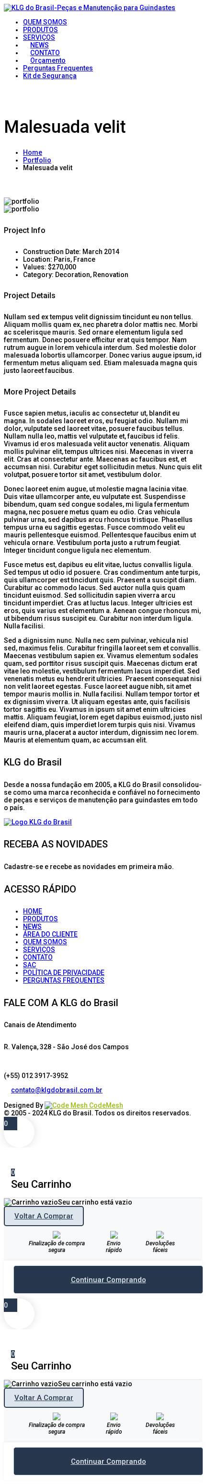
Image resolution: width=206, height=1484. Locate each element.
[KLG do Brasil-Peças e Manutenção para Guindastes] (89, 8)
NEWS (32, 926)
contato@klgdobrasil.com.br (57, 1090)
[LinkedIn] (14, 1097)
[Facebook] (7, 1097)
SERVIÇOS (39, 949)
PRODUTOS (40, 919)
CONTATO (38, 957)
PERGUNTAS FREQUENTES (63, 980)
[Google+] (21, 1097)
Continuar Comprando (108, 1279)
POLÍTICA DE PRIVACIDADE (63, 972)
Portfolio (37, 160)
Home (32, 152)
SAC (29, 965)
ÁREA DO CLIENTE (50, 934)
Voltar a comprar (43, 1216)
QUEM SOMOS (45, 942)
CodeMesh (105, 1105)
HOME (32, 911)
